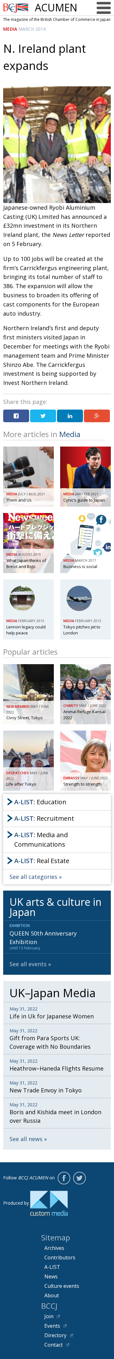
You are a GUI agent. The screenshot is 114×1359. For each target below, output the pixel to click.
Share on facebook (16, 416)
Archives (54, 1248)
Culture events (61, 1285)
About (51, 1295)
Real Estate (41, 860)
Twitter (79, 1178)
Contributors (59, 1257)
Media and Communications (41, 840)
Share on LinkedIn (70, 416)
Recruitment (44, 818)
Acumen (56, 8)
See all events (28, 964)
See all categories (33, 876)
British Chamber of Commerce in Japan (15, 8)
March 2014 (32, 29)
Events (52, 1325)
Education (40, 802)
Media (10, 29)
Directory (55, 1335)
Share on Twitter (43, 416)
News (51, 1276)
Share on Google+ (97, 416)
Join (49, 1316)
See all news (26, 1139)
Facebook (64, 1178)
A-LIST (52, 1266)
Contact (53, 1344)
